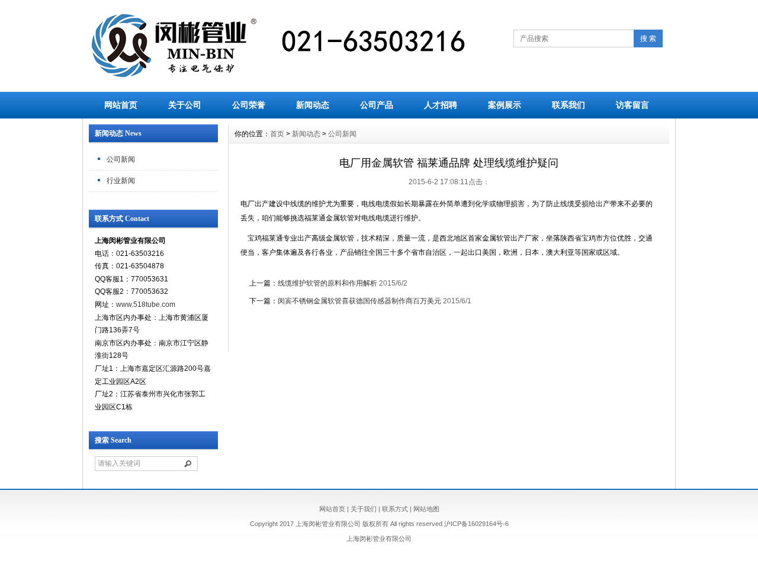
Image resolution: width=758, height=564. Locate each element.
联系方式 (395, 508)
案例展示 (504, 105)
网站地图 (426, 508)
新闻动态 (312, 105)
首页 (277, 134)
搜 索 (648, 38)
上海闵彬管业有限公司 (379, 538)
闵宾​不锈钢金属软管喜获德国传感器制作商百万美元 (359, 301)
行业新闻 (121, 181)
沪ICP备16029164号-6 (476, 523)
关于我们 (364, 508)
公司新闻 (121, 159)
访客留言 (632, 105)
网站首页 (120, 105)
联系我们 (568, 105)
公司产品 (376, 105)
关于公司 (184, 105)
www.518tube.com (145, 304)
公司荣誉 (248, 105)
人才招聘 (440, 105)
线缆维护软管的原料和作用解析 (327, 283)
